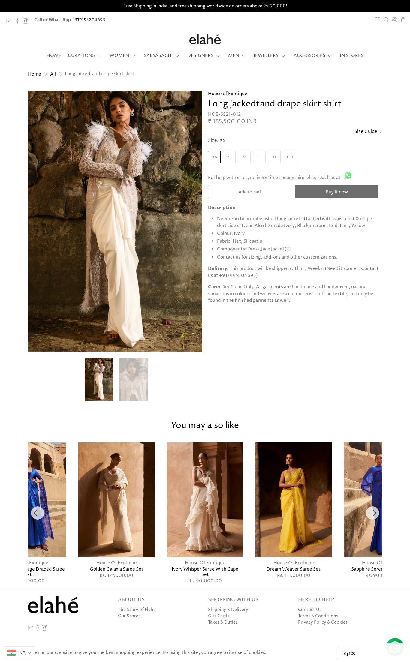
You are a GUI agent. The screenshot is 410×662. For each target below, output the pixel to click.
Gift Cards (218, 616)
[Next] (372, 513)
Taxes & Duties (223, 622)
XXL (290, 157)
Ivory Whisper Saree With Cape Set (205, 571)
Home (54, 55)
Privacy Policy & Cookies (323, 622)
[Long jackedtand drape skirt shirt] (115, 221)
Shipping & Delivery (228, 610)
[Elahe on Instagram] (27, 22)
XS (214, 157)
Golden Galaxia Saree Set (116, 569)
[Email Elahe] (10, 22)
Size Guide (366, 131)
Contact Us (309, 610)
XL (274, 157)
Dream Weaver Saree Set (294, 569)
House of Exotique (227, 94)
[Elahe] (205, 39)
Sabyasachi (158, 55)
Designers (200, 55)
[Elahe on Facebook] (18, 22)
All (53, 74)
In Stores (351, 55)
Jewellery (266, 55)
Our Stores (129, 616)
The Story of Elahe (137, 610)
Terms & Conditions (318, 616)
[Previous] (37, 513)
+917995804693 (88, 20)
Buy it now (337, 192)
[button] (193, 100)
